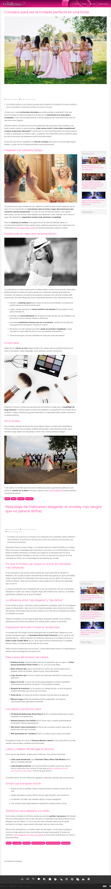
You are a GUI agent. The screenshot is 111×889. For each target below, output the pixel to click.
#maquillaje (29, 498)
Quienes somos (103, 4)
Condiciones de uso (3, 886)
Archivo (76, 4)
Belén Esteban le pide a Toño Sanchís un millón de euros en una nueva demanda (93, 167)
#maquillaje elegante (38, 843)
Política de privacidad (12, 886)
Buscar (84, 4)
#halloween (26, 843)
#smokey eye (66, 843)
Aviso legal (27, 886)
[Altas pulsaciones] (22, 879)
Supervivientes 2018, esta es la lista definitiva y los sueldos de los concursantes (93, 202)
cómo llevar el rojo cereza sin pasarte (28, 835)
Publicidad (20, 886)
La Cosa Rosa (17, 843)
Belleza (7, 498)
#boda (14, 498)
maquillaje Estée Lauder (26, 228)
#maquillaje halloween (53, 843)
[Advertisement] (55, 90)
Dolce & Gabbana (55, 491)
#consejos (21, 498)
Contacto (92, 4)
